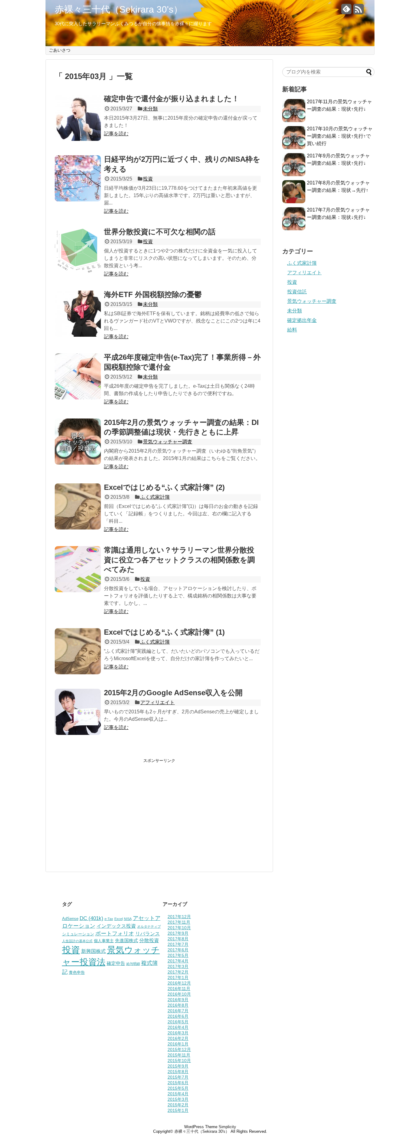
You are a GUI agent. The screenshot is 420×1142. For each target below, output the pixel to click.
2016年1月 (178, 1043)
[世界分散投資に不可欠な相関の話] (78, 272)
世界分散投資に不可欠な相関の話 (160, 232)
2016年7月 (178, 1010)
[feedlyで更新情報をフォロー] (346, 11)
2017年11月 (179, 922)
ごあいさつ (59, 50)
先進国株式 (126, 940)
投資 (148, 178)
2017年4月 (178, 960)
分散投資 (149, 940)
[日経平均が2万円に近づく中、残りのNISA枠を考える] (78, 199)
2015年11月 (179, 1055)
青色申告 (77, 972)
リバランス (147, 933)
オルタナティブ (149, 926)
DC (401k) (91, 918)
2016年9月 (178, 999)
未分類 (150, 108)
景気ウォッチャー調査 (167, 441)
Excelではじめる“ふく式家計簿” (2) (164, 487)
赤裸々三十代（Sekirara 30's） (119, 9)
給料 (292, 329)
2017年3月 (178, 966)
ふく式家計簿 (155, 497)
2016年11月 (179, 988)
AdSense (70, 918)
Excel (118, 919)
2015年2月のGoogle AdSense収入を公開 (173, 692)
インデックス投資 (116, 926)
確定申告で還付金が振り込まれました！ (171, 98)
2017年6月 (178, 949)
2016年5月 (178, 1021)
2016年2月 (178, 1038)
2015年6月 (178, 1082)
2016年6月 (178, 1016)
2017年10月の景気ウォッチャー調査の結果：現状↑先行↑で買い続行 (340, 136)
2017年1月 (178, 977)
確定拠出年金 (302, 320)
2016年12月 (179, 983)
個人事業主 (104, 940)
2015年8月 (178, 1071)
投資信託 (297, 291)
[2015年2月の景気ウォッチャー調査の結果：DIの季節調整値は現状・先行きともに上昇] (78, 463)
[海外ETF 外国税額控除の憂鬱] (78, 335)
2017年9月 (178, 933)
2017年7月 (178, 944)
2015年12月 (179, 1049)
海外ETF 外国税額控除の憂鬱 (153, 294)
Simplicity (227, 1126)
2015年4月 (178, 1093)
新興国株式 (93, 951)
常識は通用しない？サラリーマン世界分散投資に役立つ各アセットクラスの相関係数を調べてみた (179, 559)
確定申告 (116, 963)
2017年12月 (179, 916)
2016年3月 (178, 1032)
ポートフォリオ (114, 933)
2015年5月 (178, 1088)
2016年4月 (178, 1027)
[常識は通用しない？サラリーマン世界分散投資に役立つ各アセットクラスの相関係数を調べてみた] (78, 590)
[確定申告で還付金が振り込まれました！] (78, 139)
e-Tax (109, 919)
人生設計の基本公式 (77, 941)
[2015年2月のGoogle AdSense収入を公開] (78, 733)
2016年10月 (179, 994)
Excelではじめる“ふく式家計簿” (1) (164, 632)
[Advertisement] (106, 806)
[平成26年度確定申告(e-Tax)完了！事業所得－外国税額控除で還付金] (78, 397)
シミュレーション (78, 934)
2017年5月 (178, 955)
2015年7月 (178, 1077)
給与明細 (133, 964)
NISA (128, 919)
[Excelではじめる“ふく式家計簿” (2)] (78, 527)
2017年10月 (179, 927)
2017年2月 (178, 972)
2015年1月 (178, 1110)
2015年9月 (178, 1066)
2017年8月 (178, 938)
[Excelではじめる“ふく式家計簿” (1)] (78, 672)
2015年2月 (178, 1104)
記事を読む (116, 133)
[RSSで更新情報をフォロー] (358, 11)
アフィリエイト (157, 702)
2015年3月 (178, 1099)
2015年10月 (179, 1060)
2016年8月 (178, 1005)
